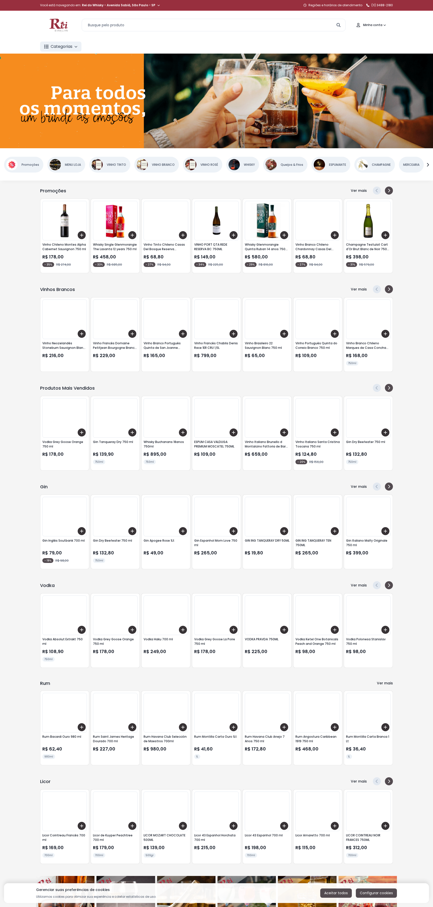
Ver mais (359, 190)
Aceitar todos (336, 892)
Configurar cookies (376, 892)
